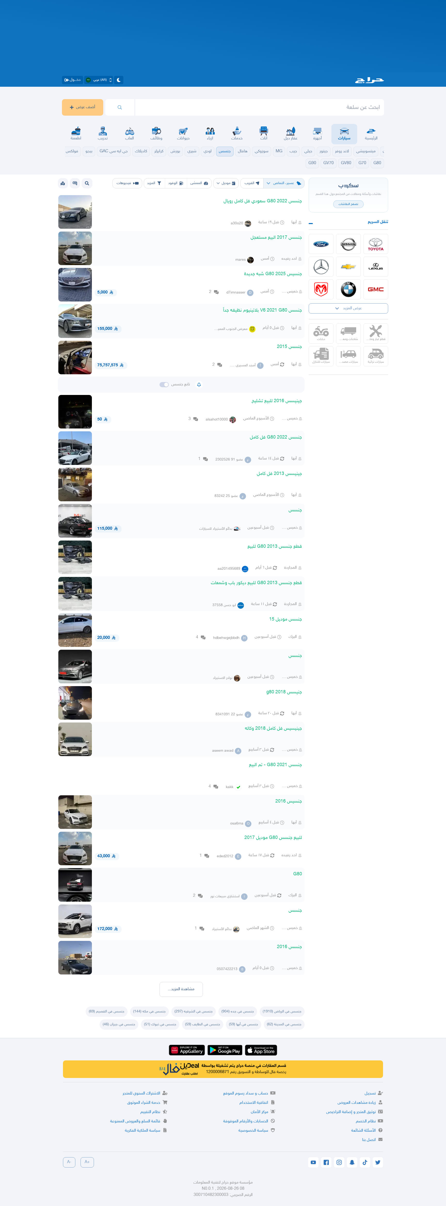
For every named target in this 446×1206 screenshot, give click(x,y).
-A (69, 1162)
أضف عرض (85, 107)
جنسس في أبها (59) (243, 1024)
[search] (119, 107)
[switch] (164, 384)
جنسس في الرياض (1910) (282, 1011)
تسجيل (370, 1093)
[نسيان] (348, 244)
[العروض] (63, 183)
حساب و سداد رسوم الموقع (245, 1093)
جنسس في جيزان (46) (119, 1024)
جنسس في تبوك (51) (160, 1024)
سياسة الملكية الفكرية (142, 1130)
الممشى (196, 183)
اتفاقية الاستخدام (254, 1102)
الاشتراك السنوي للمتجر (141, 1093)
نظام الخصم (366, 1121)
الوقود (172, 183)
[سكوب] (75, 183)
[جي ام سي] (375, 289)
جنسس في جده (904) (237, 1011)
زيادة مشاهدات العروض (357, 1102)
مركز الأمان (259, 1112)
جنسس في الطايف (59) (202, 1024)
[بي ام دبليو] (348, 289)
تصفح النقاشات (348, 204)
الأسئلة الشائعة (363, 1130)
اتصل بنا (369, 1140)
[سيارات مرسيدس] (321, 267)
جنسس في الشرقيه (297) (193, 1011)
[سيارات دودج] (321, 289)
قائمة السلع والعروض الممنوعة (135, 1121)
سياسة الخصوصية (253, 1130)
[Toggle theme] (118, 80)
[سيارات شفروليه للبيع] (348, 267)
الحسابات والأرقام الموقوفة (245, 1121)
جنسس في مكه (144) (149, 1011)
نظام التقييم (150, 1112)
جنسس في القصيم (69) (106, 1011)
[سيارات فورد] (321, 244)
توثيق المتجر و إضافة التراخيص (351, 1112)
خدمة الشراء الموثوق (143, 1102)
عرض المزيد (352, 308)
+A (87, 1162)
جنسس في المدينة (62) (284, 1024)
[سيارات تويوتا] (375, 244)
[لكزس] (375, 267)
